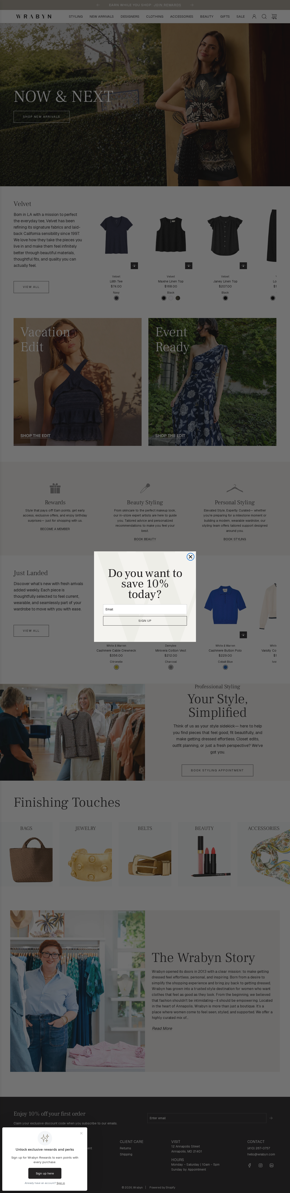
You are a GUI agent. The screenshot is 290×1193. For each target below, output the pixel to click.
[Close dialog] (190, 556)
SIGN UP (145, 621)
